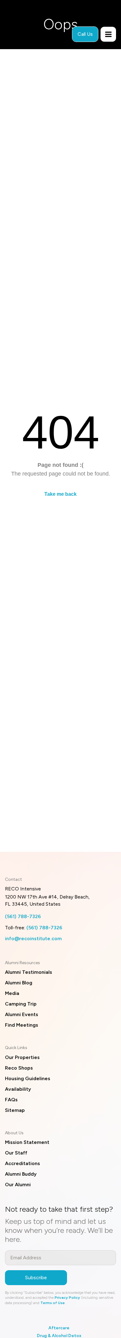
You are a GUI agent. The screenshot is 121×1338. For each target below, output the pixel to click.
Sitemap (15, 1110)
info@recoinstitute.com (33, 938)
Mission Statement (27, 1142)
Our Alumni (18, 1184)
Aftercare (58, 1328)
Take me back (60, 494)
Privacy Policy (67, 1297)
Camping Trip (21, 1004)
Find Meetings (21, 1025)
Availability (18, 1089)
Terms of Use (52, 1303)
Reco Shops (19, 1068)
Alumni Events (21, 1014)
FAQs (11, 1100)
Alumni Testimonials (28, 972)
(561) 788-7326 (23, 916)
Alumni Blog (18, 983)
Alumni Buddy (21, 1174)
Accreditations (22, 1163)
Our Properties (22, 1057)
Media (12, 993)
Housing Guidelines (27, 1078)
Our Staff (16, 1153)
